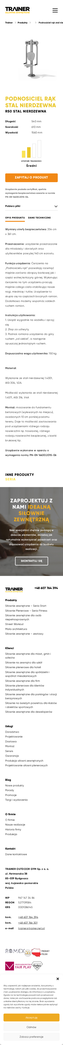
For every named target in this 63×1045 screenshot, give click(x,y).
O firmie (10, 819)
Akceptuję (31, 1017)
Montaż (9, 746)
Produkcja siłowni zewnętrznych (24, 760)
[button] (57, 979)
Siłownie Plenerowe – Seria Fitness (26, 610)
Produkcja (11, 834)
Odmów (31, 1027)
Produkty (22, 22)
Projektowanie (14, 736)
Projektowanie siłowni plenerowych (26, 765)
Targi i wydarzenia (16, 799)
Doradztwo (12, 731)
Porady (9, 790)
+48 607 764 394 (28, 917)
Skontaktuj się (31, 560)
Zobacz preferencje (31, 1036)
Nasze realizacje (15, 824)
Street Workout (14, 624)
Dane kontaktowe (16, 854)
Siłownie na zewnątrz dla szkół (23, 662)
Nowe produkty (14, 785)
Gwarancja (12, 755)
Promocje (11, 795)
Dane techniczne (39, 218)
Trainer (9, 22)
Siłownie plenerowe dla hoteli (23, 667)
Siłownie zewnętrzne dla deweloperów (28, 711)
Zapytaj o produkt (31, 177)
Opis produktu (15, 218)
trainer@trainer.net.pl (31, 928)
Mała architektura (16, 629)
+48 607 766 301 (27, 922)
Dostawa (11, 741)
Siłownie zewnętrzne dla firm (22, 680)
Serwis (9, 751)
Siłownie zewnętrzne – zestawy (24, 633)
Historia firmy (13, 829)
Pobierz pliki (12, 206)
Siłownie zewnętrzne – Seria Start (25, 605)
